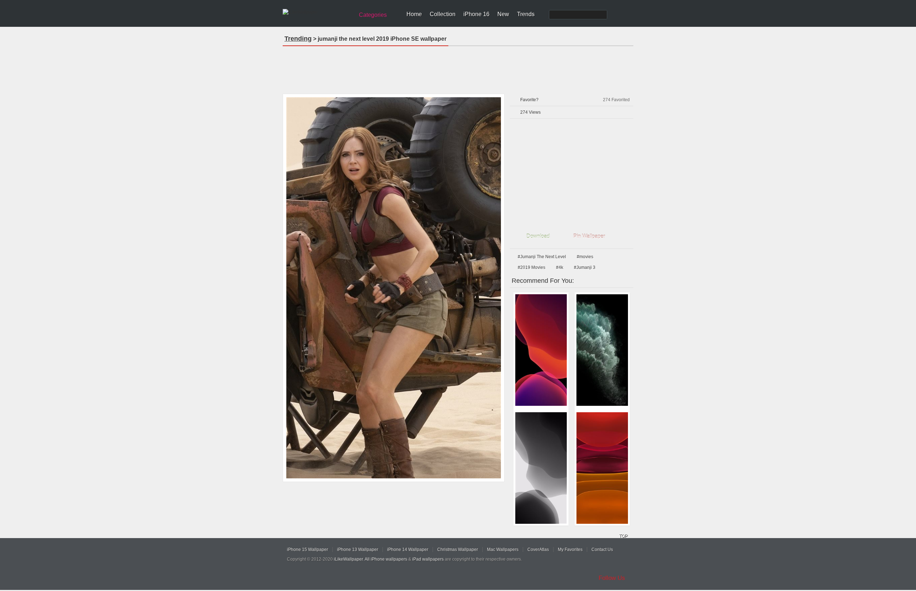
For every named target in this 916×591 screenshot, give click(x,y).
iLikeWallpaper (348, 559)
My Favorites (570, 549)
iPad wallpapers (428, 559)
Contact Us (602, 549)
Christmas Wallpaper (457, 549)
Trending (298, 38)
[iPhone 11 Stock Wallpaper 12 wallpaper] (602, 468)
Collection (442, 14)
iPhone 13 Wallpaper (357, 549)
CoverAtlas (538, 549)
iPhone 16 (476, 14)
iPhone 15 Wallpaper (307, 549)
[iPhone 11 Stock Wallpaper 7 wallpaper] (602, 350)
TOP (623, 535)
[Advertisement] (458, 67)
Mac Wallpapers (502, 549)
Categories (373, 15)
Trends (526, 14)
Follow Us (612, 578)
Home (414, 14)
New (503, 14)
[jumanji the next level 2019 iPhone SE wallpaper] (393, 287)
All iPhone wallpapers (386, 559)
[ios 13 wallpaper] (541, 350)
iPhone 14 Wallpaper (407, 549)
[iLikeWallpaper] (317, 12)
